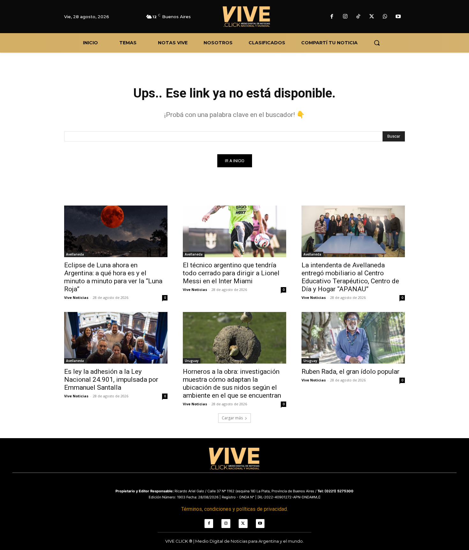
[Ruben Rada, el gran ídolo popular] (353, 338)
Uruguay (191, 360)
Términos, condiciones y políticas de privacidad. (234, 509)
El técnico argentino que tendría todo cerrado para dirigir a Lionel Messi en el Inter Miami (231, 273)
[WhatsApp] (385, 17)
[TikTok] (358, 17)
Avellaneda (75, 254)
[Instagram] (345, 17)
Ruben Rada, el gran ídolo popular (350, 371)
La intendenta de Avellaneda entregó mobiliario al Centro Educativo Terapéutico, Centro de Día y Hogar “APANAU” (350, 277)
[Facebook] (332, 17)
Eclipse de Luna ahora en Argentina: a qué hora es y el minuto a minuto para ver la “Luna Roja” (113, 277)
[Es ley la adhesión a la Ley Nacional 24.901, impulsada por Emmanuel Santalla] (116, 338)
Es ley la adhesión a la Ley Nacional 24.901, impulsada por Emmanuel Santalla (111, 379)
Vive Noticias (76, 297)
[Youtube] (398, 17)
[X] (371, 17)
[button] (376, 42)
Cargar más (232, 418)
